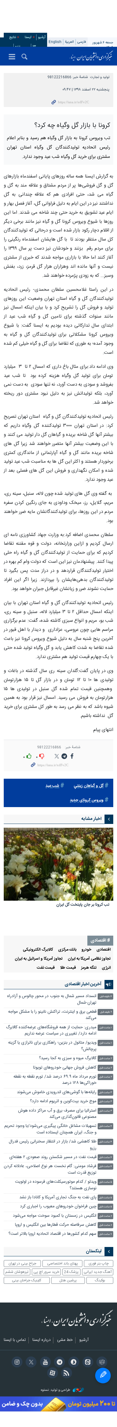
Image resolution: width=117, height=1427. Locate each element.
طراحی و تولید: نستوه (56, 1390)
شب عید (52, 786)
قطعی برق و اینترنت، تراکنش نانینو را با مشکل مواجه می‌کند (52, 1015)
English (55, 42)
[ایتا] (86, 1362)
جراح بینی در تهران (22, 1263)
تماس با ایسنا (15, 1340)
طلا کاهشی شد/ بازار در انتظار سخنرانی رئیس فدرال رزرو (52, 1144)
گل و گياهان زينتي (89, 786)
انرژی (106, 968)
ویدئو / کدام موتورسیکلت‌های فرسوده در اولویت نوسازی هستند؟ (55, 1185)
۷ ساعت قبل (105, 1234)
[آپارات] (51, 1373)
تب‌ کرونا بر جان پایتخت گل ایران (83, 905)
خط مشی (65, 1340)
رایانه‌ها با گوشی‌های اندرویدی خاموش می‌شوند (56, 1092)
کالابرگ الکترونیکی (38, 950)
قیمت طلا (68, 968)
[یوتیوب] (44, 1362)
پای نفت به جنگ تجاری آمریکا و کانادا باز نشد (57, 1197)
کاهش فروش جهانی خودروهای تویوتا (64, 1067)
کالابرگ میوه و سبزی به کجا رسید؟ (67, 1058)
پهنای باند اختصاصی (62, 1263)
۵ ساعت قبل (105, 1182)
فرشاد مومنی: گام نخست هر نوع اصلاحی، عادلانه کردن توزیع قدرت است (50, 1169)
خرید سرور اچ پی (46, 1272)
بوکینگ (100, 1280)
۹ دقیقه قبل (106, 1012)
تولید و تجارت (100, 77)
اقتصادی (103, 950)
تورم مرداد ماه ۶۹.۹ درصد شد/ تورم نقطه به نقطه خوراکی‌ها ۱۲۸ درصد (54, 1080)
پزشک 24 (71, 1272)
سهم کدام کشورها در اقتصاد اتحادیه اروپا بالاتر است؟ (52, 1234)
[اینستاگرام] (16, 1362)
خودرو (86, 950)
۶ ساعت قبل (105, 1216)
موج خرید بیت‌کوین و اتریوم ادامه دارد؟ (63, 1101)
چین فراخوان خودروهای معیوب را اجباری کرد (58, 1206)
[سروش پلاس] (72, 1362)
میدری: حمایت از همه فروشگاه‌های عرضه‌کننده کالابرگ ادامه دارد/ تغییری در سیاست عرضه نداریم (51, 1030)
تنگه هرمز (89, 968)
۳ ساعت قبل (105, 1093)
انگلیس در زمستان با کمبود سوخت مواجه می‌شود (54, 1216)
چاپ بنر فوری (99, 1263)
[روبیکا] (101, 1362)
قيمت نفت (46, 968)
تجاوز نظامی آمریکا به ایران (89, 959)
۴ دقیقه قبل (106, 997)
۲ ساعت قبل (105, 1059)
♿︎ (103, 1375)
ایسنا (91, 56)
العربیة (69, 42)
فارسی (81, 42)
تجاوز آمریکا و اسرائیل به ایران (39, 959)
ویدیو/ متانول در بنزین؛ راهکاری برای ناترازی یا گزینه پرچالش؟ (52, 1046)
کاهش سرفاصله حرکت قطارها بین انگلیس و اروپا (55, 1225)
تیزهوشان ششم (16, 1272)
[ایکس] (30, 1362)
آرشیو (42, 37)
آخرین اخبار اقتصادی (83, 984)
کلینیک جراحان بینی (26, 1280)
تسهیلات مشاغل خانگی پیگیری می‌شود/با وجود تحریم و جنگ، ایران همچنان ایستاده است (50, 1129)
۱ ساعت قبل (106, 1028)
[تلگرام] (58, 1362)
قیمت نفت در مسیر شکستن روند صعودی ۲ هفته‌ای (52, 1157)
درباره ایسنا (41, 1340)
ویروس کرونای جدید (87, 800)
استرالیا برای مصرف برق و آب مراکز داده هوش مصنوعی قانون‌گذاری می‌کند (57, 1114)
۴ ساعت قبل (105, 1126)
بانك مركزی (67, 950)
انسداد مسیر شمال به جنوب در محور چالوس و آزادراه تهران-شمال (51, 999)
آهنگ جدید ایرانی (98, 1272)
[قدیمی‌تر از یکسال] (58, 864)
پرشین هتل (68, 1280)
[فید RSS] (65, 1373)
